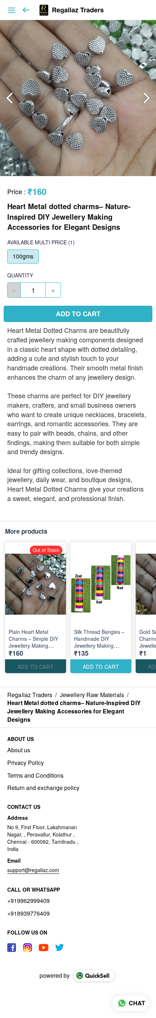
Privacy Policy (25, 763)
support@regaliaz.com (33, 870)
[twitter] (59, 947)
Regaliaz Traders (78, 10)
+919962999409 (28, 901)
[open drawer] (11, 10)
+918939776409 (28, 913)
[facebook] (11, 947)
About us (18, 750)
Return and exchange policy (43, 788)
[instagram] (27, 947)
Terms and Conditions (35, 775)
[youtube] (43, 947)
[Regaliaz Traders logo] (44, 10)
